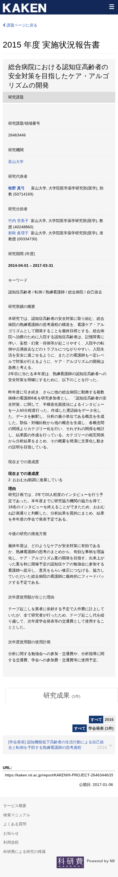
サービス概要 (14, 805)
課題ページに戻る (21, 25)
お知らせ (11, 833)
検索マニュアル (16, 815)
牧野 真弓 (16, 188)
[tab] (61, 695)
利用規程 (11, 842)
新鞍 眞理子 (18, 233)
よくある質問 (14, 824)
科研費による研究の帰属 (24, 851)
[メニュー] (111, 6)
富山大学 (16, 161)
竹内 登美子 (18, 220)
